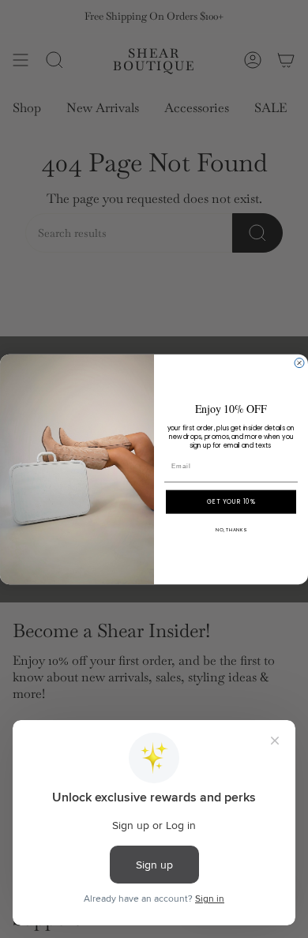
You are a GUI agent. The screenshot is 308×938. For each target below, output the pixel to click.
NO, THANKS (231, 529)
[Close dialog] (299, 362)
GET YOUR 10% (231, 501)
